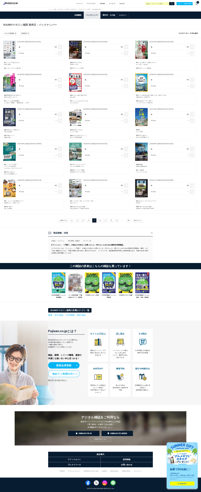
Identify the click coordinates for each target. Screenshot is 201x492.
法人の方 (122, 3)
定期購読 (78, 15)
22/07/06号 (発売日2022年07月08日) (29, 144)
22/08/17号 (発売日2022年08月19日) (29, 109)
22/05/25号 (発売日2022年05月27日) (29, 180)
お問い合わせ (126, 465)
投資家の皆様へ (126, 471)
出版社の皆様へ (114, 471)
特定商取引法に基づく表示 (91, 471)
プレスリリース (74, 465)
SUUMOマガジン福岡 (84, 9)
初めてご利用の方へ (63, 373)
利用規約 (62, 471)
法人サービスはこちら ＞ (57, 380)
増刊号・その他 (109, 15)
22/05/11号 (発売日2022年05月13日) (95, 180)
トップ (50, 9)
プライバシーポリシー (74, 471)
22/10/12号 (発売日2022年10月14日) (161, 42)
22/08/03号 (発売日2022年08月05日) (95, 109)
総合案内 (100, 454)
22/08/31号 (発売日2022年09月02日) (161, 74)
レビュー (122, 15)
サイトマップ (137, 471)
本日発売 (102, 3)
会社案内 (104, 471)
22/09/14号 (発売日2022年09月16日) (95, 74)
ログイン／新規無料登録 (184, 3)
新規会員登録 (63, 365)
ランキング (112, 3)
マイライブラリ (91, 3)
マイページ (79, 3)
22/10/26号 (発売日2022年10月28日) (95, 42)
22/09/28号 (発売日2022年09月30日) (29, 74)
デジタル (21, 53)
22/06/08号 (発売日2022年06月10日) (161, 144)
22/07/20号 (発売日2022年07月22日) (161, 109)
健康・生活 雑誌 (58, 9)
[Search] (171, 3)
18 (128, 220)
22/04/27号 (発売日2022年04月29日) (161, 180)
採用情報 (126, 459)
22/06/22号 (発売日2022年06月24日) (95, 144)
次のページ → (138, 220)
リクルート (60, 241)
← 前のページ (63, 220)
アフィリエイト (74, 459)
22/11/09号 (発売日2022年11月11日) (29, 42)
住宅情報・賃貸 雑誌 (70, 9)
